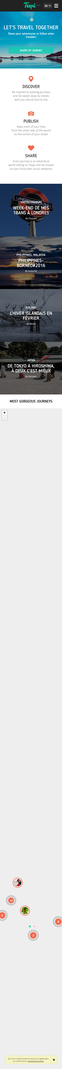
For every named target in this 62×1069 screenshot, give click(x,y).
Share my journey (31, 50)
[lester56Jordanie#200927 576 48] (25, 911)
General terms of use (36, 1061)
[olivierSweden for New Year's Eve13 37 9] (18, 883)
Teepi (31, 6)
